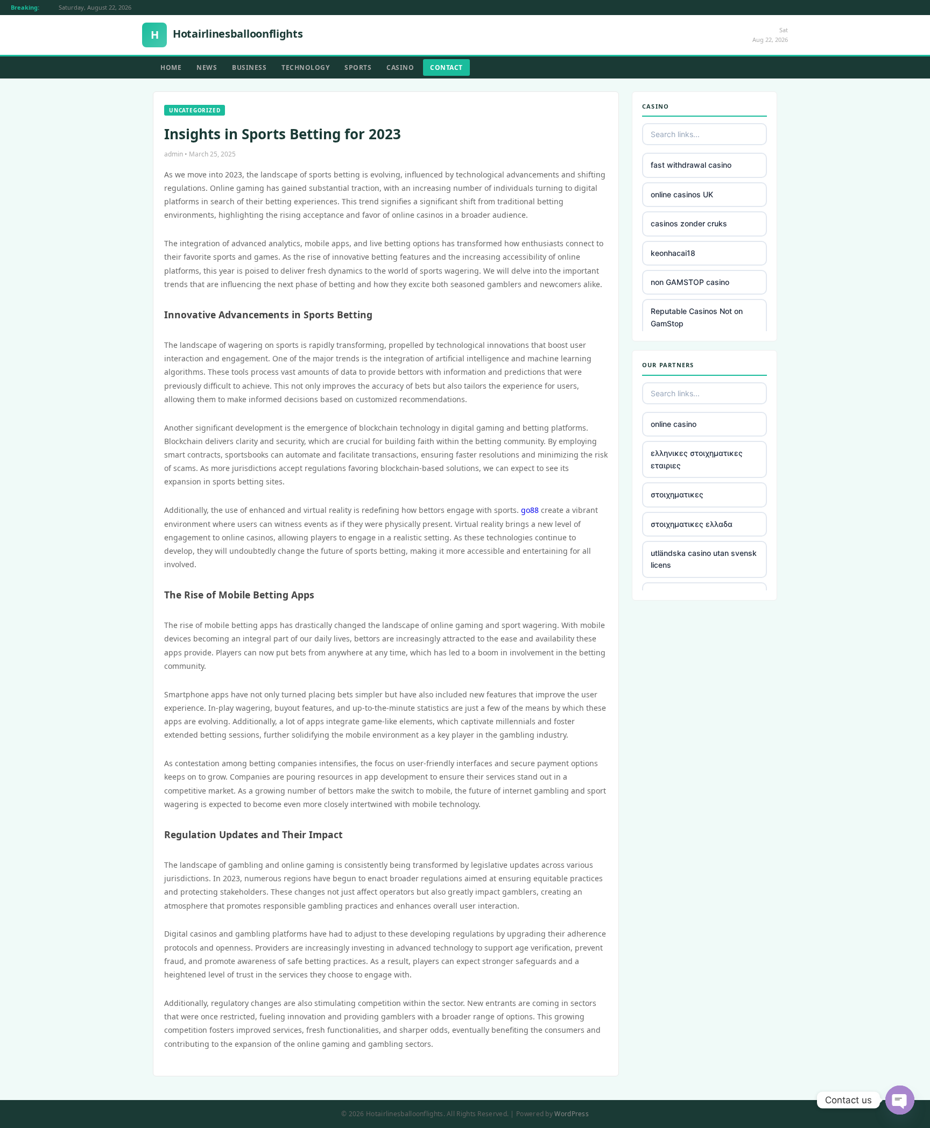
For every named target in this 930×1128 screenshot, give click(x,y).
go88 (530, 510)
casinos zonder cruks (689, 223)
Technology (305, 67)
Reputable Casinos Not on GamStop (697, 316)
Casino (400, 67)
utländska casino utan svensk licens (704, 558)
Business (249, 67)
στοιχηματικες (677, 494)
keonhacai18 (673, 253)
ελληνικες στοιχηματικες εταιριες (697, 458)
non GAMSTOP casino (690, 282)
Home (170, 67)
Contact (446, 67)
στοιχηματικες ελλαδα (691, 524)
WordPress (571, 1113)
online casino (673, 424)
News (206, 67)
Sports (357, 67)
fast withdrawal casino (691, 164)
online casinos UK (682, 194)
